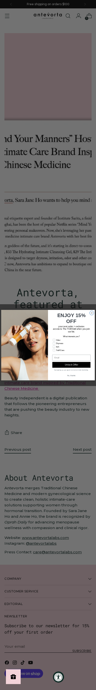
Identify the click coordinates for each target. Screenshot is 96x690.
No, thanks (71, 375)
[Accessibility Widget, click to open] (58, 677)
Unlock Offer (71, 364)
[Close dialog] (92, 313)
